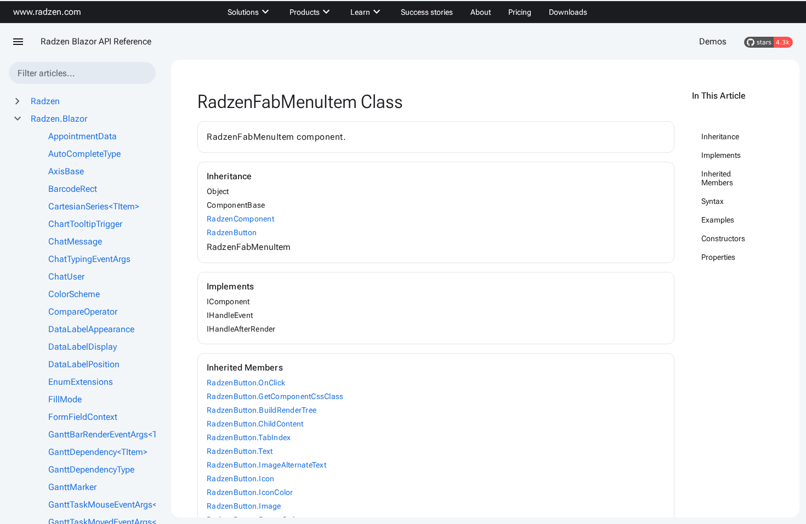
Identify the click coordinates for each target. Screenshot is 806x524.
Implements (721, 155)
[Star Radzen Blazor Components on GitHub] (768, 41)
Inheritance (720, 136)
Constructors (723, 238)
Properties (718, 257)
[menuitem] (250, 12)
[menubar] (407, 12)
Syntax (712, 201)
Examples (717, 219)
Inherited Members (717, 178)
